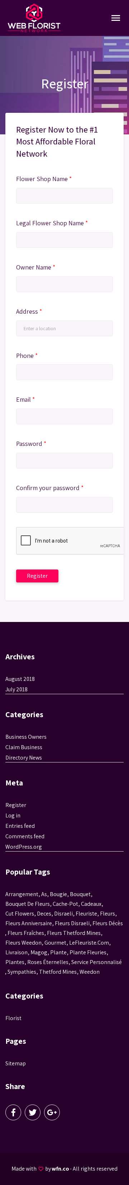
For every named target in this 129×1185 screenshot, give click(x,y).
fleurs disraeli (72, 923)
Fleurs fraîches (26, 933)
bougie (58, 894)
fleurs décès (107, 923)
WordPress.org (23, 846)
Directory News (23, 757)
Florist (13, 1018)
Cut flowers (19, 913)
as (44, 894)
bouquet (80, 894)
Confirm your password (49, 488)
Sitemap (15, 1063)
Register (15, 805)
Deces (44, 913)
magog (38, 952)
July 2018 (16, 689)
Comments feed (24, 836)
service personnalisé (96, 962)
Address (29, 311)
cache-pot (65, 904)
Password (31, 443)
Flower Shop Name (44, 179)
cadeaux (91, 904)
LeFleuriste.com (89, 942)
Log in (12, 815)
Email (25, 399)
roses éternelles (47, 962)
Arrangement (21, 894)
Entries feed (20, 826)
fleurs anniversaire (28, 923)
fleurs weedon (23, 942)
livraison (16, 952)
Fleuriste (86, 913)
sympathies (22, 972)
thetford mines (58, 972)
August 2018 (20, 679)
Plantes (14, 962)
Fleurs (107, 913)
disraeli (63, 913)
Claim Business (23, 747)
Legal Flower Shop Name (52, 223)
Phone (27, 355)
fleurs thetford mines (74, 933)
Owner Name (35, 267)
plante (58, 952)
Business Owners (26, 737)
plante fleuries (88, 952)
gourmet (55, 942)
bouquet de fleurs (27, 904)
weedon (90, 972)
